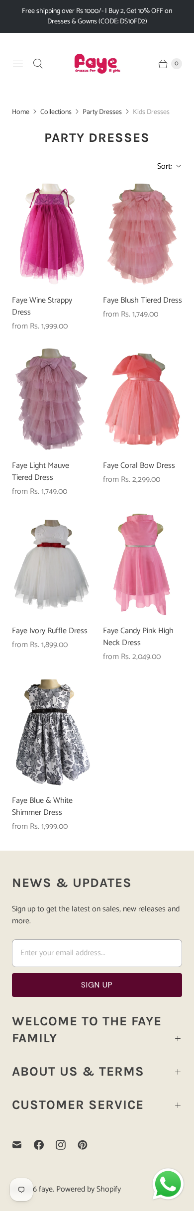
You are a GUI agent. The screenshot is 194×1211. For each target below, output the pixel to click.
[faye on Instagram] (67, 1145)
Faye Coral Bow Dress (139, 466)
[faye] (97, 64)
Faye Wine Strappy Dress (42, 307)
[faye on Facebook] (45, 1145)
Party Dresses (102, 112)
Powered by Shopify (88, 1189)
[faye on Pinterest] (88, 1145)
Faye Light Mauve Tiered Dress (40, 472)
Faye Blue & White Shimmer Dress (42, 807)
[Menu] (18, 64)
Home (20, 112)
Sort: (161, 166)
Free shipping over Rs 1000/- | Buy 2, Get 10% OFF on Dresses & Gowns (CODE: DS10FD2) (97, 16)
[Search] (38, 64)
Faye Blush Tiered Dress (142, 301)
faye (46, 1189)
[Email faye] (23, 1145)
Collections (56, 112)
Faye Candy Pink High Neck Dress (138, 637)
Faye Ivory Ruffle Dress (50, 631)
